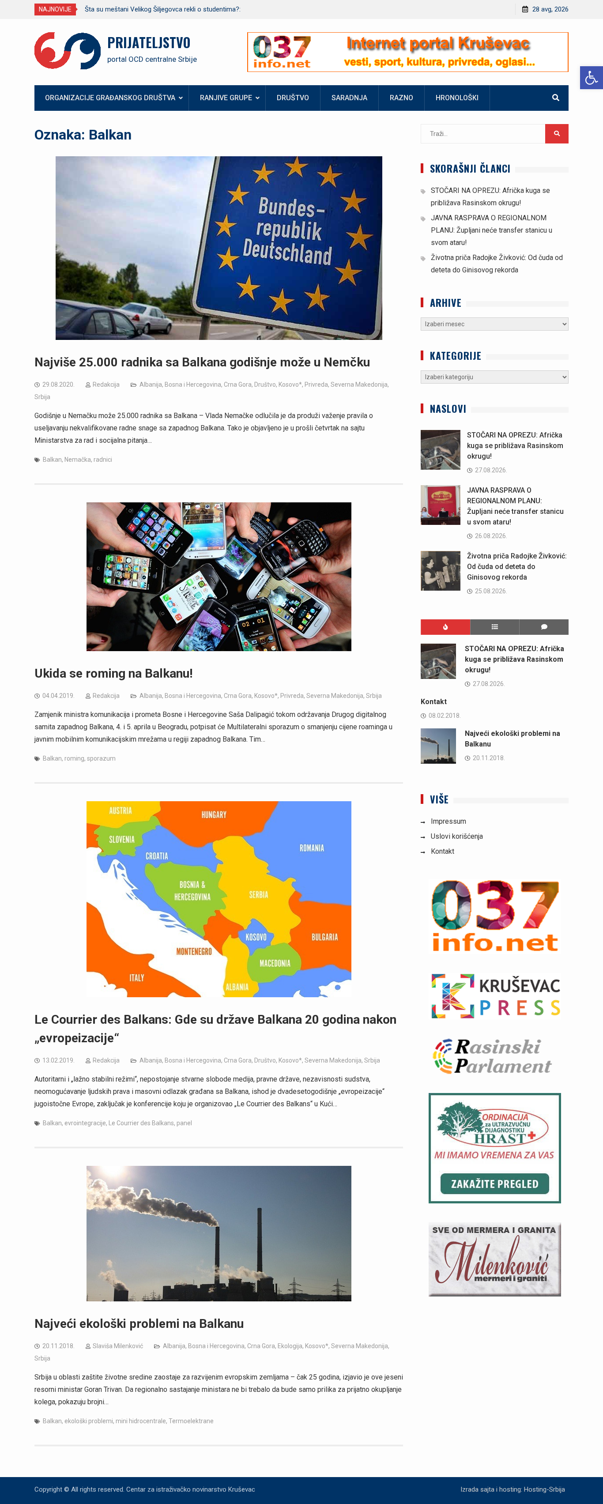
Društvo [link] (293, 98)
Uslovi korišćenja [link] (457, 836)
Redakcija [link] (106, 384)
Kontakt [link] (434, 701)
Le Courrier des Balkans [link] (141, 1123)
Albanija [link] (150, 384)
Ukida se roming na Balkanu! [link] (113, 673)
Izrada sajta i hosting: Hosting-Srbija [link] (512, 1489)
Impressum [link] (448, 821)
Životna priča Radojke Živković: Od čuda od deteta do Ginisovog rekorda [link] (517, 566)
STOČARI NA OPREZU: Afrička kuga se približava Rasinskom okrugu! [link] (515, 445)
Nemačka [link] (77, 459)
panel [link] (184, 1123)
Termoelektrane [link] (191, 1421)
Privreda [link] (316, 384)
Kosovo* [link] (290, 384)
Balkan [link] (52, 459)
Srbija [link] (42, 396)
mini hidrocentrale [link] (141, 1421)
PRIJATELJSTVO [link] (148, 42)
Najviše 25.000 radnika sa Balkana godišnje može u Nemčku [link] (202, 362)
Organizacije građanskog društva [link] (110, 98)
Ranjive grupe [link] (226, 98)
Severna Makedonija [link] (359, 384)
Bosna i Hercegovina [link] (193, 384)
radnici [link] (103, 459)
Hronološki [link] (457, 98)
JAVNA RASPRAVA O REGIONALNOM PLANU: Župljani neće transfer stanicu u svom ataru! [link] (491, 230)
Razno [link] (401, 98)
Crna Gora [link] (238, 384)
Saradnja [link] (349, 98)
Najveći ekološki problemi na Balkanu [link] (139, 1323)
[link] (591, 77)
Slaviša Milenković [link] (118, 1345)
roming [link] (74, 758)
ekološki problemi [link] (88, 1421)
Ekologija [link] (290, 1345)
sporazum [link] (101, 758)
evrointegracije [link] (85, 1123)
